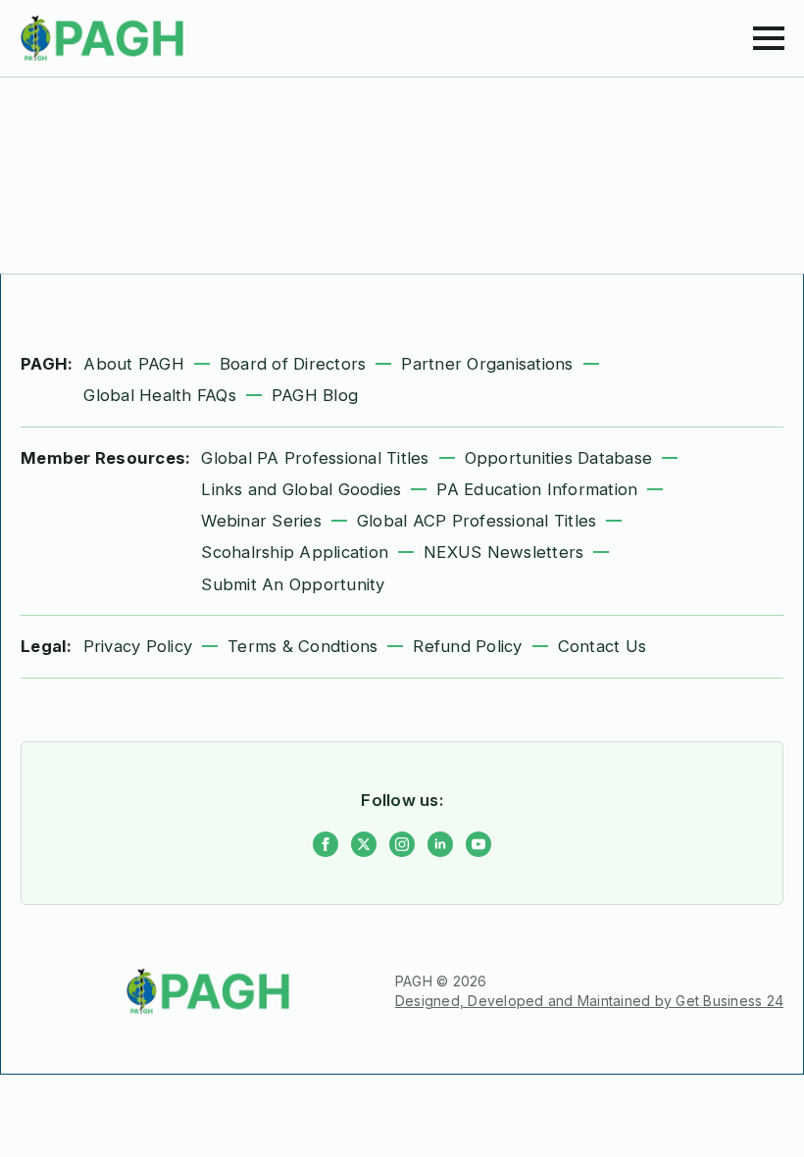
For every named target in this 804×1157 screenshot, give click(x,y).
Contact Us (602, 646)
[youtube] (478, 844)
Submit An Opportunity (292, 584)
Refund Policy (467, 646)
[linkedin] (440, 844)
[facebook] (325, 844)
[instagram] (402, 844)
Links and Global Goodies (301, 489)
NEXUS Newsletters (503, 552)
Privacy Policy (138, 646)
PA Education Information (536, 489)
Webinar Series (261, 520)
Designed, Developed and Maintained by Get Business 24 (589, 1000)
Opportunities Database (559, 458)
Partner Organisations (487, 364)
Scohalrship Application (294, 552)
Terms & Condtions (302, 646)
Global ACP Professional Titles (477, 520)
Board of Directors (293, 364)
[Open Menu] (768, 38)
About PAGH (133, 364)
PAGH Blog (315, 395)
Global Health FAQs (159, 395)
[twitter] (364, 844)
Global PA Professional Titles (314, 458)
